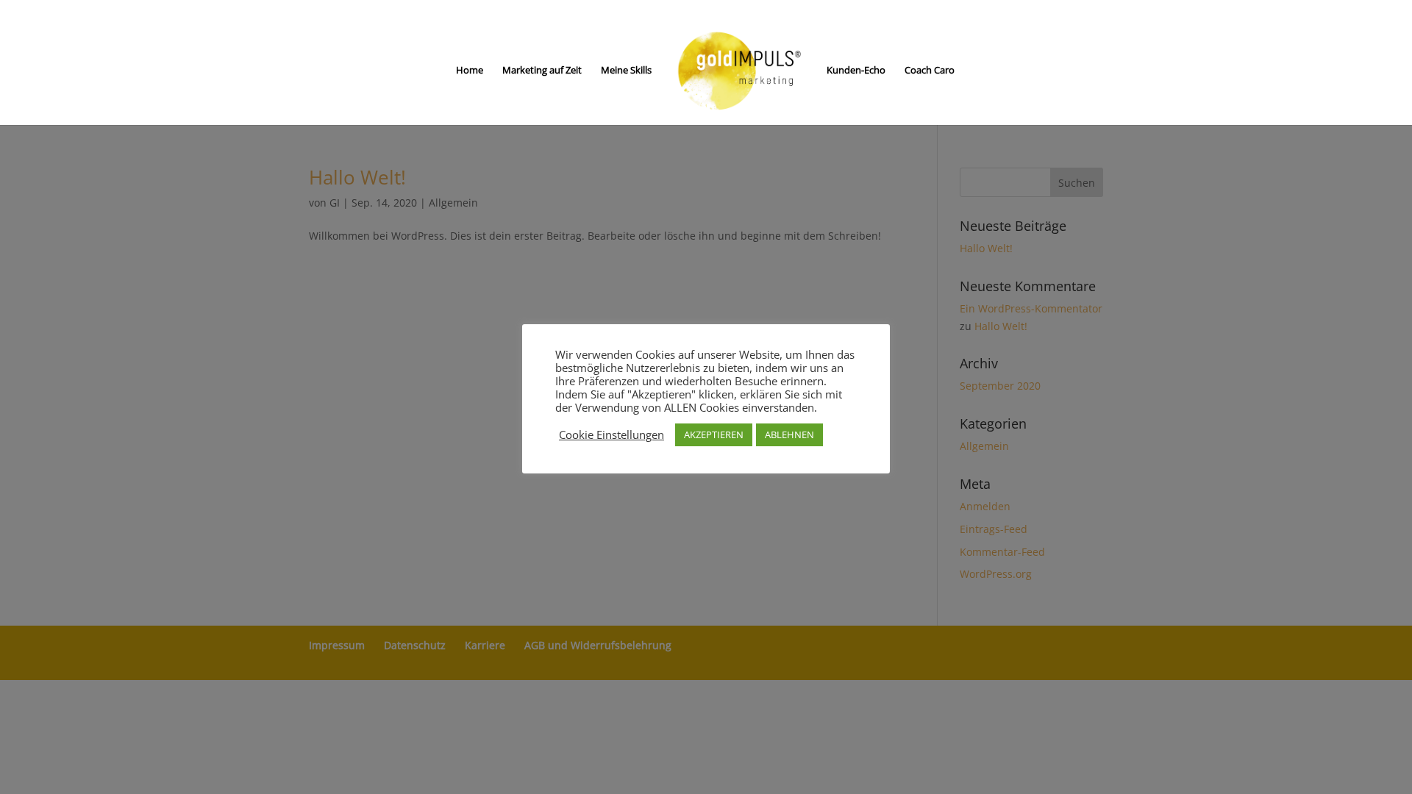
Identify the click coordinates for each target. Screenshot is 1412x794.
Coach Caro (930, 70)
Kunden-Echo (856, 70)
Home (469, 70)
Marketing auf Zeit (542, 70)
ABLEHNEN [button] (789, 434)
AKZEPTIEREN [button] (714, 434)
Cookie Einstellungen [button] (611, 434)
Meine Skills (626, 70)
